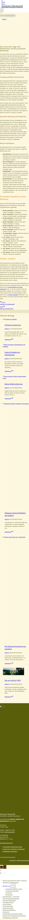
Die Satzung (9, 894)
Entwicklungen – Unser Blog (11, 896)
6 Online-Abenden (13, 295)
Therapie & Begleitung (9, 900)
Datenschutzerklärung (23, 860)
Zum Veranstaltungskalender (11, 898)
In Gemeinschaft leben (12, 891)
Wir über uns (6, 886)
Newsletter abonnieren (6, 843)
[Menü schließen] (0, 870)
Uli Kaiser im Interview (13, 325)
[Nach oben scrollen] (1, 867)
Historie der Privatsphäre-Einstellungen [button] (14, 849)
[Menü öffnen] (1, 10)
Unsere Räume (7, 904)
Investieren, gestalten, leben (14, 889)
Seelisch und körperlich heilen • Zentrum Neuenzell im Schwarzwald (15, 881)
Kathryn (4, 19)
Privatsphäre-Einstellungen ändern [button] (12, 847)
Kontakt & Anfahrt (8, 908)
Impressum (12, 860)
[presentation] (16, 319)
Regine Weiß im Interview (14, 384)
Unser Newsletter (8, 906)
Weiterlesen (9, 339)
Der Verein (9, 892)
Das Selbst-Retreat (8, 902)
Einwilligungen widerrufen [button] (10, 851)
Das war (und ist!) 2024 (6, 307)
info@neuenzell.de (9, 832)
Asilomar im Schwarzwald (7, 303)
